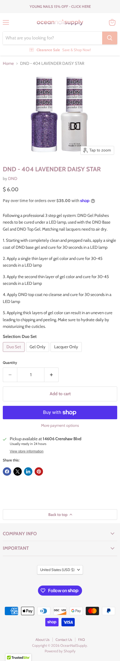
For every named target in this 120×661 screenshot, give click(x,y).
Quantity (10, 363)
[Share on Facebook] (7, 471)
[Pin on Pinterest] (39, 471)
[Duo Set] (14, 353)
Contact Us (64, 639)
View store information (27, 451)
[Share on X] (17, 471)
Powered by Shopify (60, 651)
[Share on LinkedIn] (28, 471)
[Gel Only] (38, 353)
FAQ (81, 639)
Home (8, 63)
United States (57, 569)
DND (12, 178)
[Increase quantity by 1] (51, 375)
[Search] (109, 38)
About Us (42, 639)
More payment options (60, 425)
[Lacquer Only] (67, 353)
